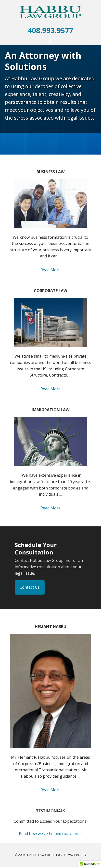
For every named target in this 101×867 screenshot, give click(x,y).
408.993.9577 (50, 30)
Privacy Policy (75, 855)
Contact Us (30, 587)
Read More (50, 269)
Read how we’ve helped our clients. (50, 833)
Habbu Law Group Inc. (50, 12)
